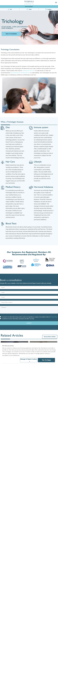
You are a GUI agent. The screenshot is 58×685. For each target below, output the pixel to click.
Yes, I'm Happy (46, 360)
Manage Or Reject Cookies (28, 359)
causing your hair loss (28, 70)
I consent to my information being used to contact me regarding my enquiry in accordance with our (29, 317)
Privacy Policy (53, 317)
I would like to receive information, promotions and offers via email (18, 318)
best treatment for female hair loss (20, 72)
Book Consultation (29, 6)
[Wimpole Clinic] (29, 2)
